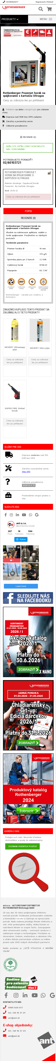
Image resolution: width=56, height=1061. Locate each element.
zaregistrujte (30, 109)
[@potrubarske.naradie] (11, 525)
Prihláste (10, 109)
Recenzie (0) (29, 137)
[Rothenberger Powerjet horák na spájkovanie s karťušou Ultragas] (28, 64)
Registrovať (40, 2)
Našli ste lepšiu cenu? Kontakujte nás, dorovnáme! (25, 148)
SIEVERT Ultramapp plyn (14, 348)
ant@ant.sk (14, 1018)
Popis (28, 211)
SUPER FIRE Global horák (15, 409)
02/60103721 (12, 162)
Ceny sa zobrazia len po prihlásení (23, 100)
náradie (19, 918)
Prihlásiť (50, 2)
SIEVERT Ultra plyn (40, 348)
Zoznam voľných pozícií (22, 846)
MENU (43, 19)
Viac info (26, 471)
